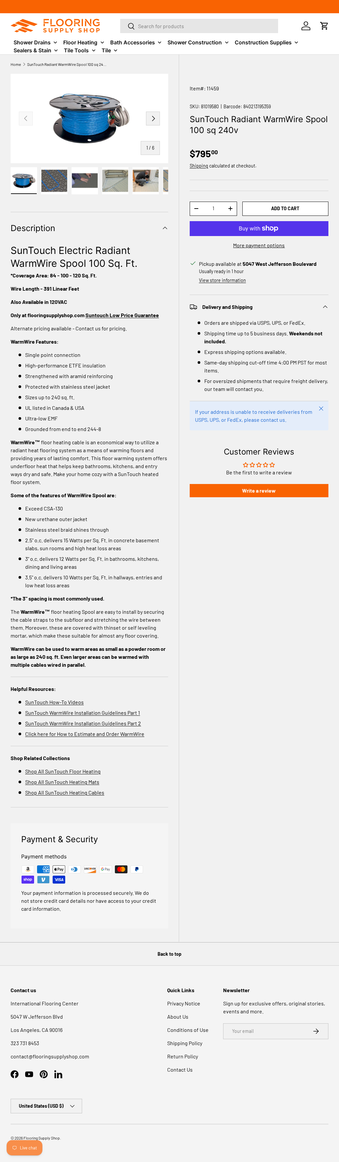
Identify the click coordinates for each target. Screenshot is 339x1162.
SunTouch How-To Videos (54, 702)
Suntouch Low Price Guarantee (122, 315)
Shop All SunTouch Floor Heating (63, 771)
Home (16, 64)
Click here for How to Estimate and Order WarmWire (84, 734)
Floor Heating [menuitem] (80, 42)
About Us (177, 1016)
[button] (324, 26)
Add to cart (285, 208)
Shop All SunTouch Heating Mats (62, 782)
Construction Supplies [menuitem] (263, 42)
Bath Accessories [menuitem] (132, 42)
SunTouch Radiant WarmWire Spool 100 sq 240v (67, 64)
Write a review (259, 490)
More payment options (259, 245)
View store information (222, 280)
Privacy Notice (183, 1003)
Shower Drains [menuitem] (32, 42)
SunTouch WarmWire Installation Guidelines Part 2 (83, 723)
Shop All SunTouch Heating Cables (64, 792)
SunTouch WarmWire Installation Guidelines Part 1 (82, 712)
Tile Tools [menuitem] (76, 50)
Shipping (199, 166)
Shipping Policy (184, 1043)
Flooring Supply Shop (42, 1138)
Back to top (169, 954)
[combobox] (199, 26)
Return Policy (182, 1056)
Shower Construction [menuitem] (195, 42)
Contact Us (180, 1069)
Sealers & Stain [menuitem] (32, 50)
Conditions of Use (188, 1030)
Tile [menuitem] (106, 50)
